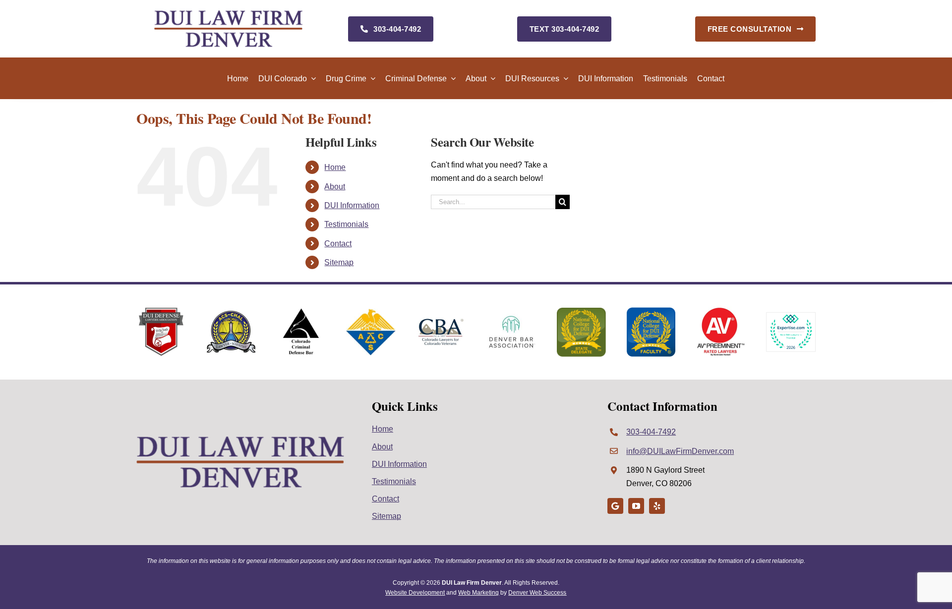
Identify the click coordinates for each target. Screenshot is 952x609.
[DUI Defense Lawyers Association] (161, 311)
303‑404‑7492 (651, 432)
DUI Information (351, 205)
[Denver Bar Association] (511, 317)
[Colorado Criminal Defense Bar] (301, 311)
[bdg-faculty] (651, 311)
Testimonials (346, 224)
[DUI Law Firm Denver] (240, 439)
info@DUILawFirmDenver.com (680, 451)
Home (335, 167)
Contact (338, 243)
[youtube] (636, 506)
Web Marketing (478, 592)
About (334, 186)
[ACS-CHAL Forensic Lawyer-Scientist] (231, 314)
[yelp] (657, 506)
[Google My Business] (615, 506)
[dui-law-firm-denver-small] (228, 13)
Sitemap (339, 262)
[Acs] (371, 312)
